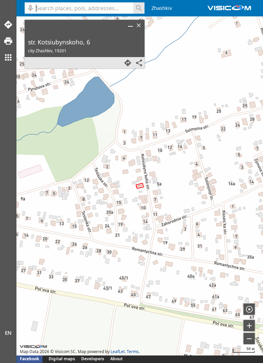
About (116, 359)
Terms (133, 351)
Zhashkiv (161, 8)
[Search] (139, 8)
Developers (92, 359)
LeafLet (118, 351)
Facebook (29, 359)
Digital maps (62, 359)
